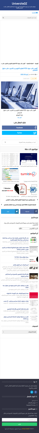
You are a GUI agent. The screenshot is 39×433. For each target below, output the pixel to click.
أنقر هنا (20, 117)
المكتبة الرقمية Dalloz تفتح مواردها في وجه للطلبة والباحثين (20, 204)
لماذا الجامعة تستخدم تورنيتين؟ (30, 181)
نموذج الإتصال (32, 402)
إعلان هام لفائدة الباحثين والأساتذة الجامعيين (17, 309)
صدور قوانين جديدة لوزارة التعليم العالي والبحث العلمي (20, 200)
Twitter (19, 133)
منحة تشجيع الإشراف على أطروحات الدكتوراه (17, 293)
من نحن (34, 400)
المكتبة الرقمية (30, 63)
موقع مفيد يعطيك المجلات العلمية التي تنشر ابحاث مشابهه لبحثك (11, 182)
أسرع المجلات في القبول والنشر (20, 265)
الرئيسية (36, 63)
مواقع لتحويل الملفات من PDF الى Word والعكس (29, 197)
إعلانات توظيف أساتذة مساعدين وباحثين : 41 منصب (15, 301)
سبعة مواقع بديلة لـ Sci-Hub (12, 196)
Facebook (19, 127)
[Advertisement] (19, 40)
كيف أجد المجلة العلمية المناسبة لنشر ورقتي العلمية (29, 167)
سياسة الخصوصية (31, 405)
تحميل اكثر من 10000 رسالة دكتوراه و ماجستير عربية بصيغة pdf (10, 167)
